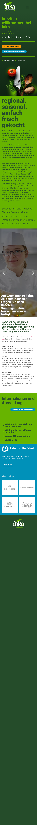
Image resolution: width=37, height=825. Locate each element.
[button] (27, 7)
